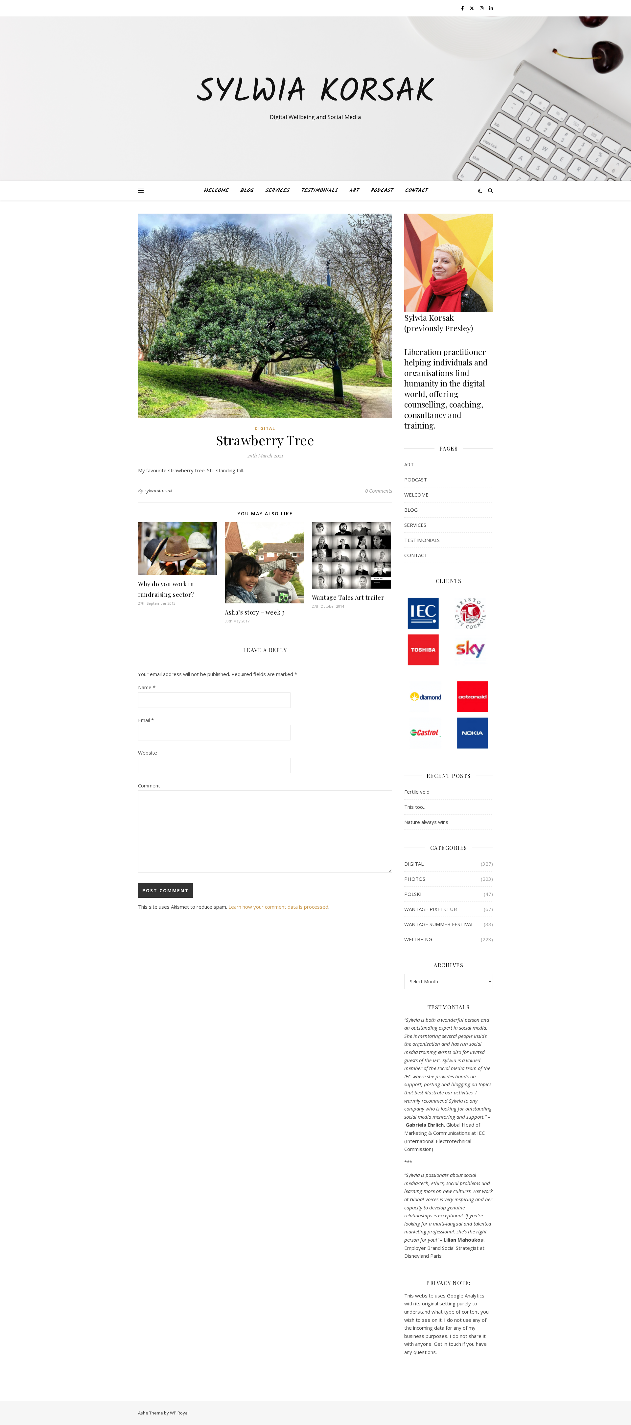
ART (354, 191)
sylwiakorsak (159, 490)
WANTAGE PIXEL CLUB (430, 909)
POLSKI (413, 894)
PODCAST (382, 191)
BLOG (246, 191)
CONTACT (416, 191)
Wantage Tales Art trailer (348, 597)
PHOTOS (414, 879)
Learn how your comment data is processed (278, 906)
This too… (415, 807)
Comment (149, 785)
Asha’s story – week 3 (255, 612)
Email (146, 720)
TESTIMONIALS (319, 191)
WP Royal (179, 1413)
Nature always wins (426, 822)
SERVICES (277, 191)
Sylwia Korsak (315, 92)
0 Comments (378, 490)
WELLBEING (418, 939)
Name (146, 687)
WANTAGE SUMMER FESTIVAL (439, 924)
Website (147, 752)
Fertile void (417, 791)
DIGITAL (265, 428)
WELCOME (216, 191)
